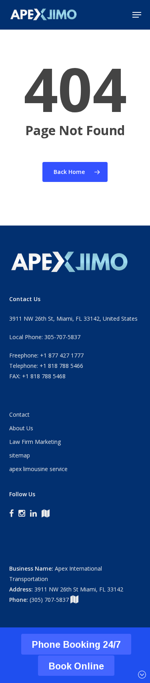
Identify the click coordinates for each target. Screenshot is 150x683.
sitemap (19, 455)
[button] (136, 15)
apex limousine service (38, 469)
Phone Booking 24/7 (76, 644)
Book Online (76, 666)
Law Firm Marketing (35, 441)
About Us (21, 428)
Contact (19, 414)
